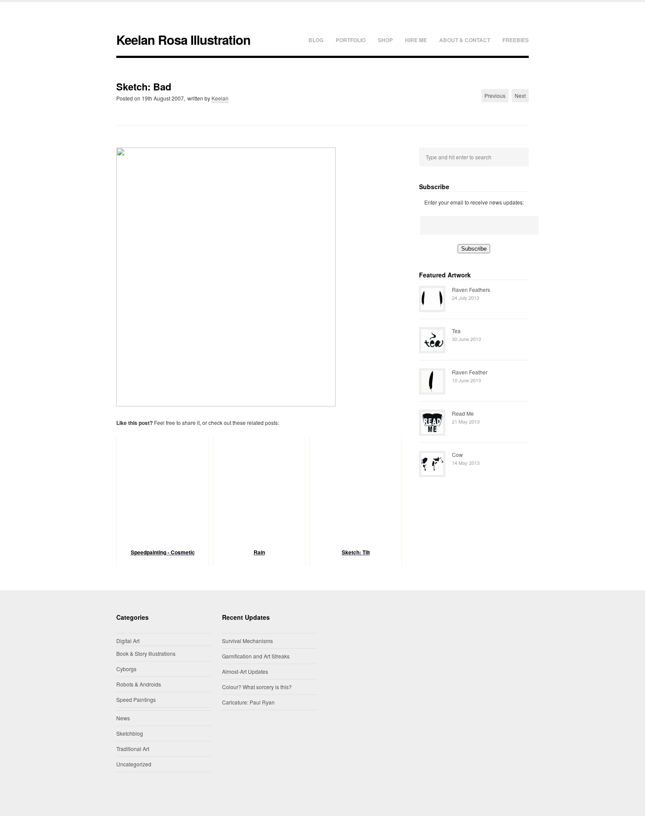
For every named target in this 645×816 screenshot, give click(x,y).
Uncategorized (133, 764)
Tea (456, 330)
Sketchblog (129, 733)
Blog (315, 40)
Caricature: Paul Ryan (248, 702)
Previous (494, 95)
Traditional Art (132, 748)
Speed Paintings (136, 699)
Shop (385, 40)
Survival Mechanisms (247, 640)
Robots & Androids (138, 684)
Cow (457, 454)
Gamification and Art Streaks (256, 656)
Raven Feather (469, 372)
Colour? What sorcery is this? (257, 686)
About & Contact (464, 40)
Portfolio (351, 40)
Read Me (463, 413)
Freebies (515, 40)
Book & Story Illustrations (146, 653)
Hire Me (416, 40)
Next (520, 95)
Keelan (220, 98)
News (123, 718)
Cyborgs (126, 668)
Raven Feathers (471, 289)
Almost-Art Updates (245, 671)
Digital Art (128, 640)
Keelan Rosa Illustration (183, 40)
